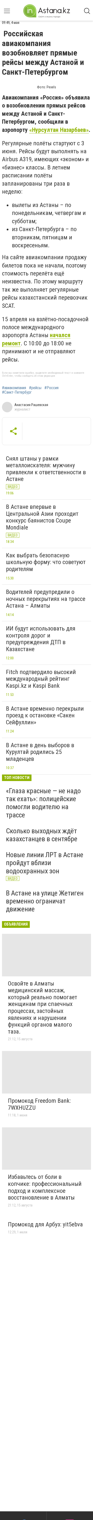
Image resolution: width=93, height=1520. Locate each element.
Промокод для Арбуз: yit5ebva (45, 1224)
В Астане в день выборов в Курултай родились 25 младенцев (40, 752)
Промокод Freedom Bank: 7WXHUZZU (39, 1104)
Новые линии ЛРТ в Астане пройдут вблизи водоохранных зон (44, 863)
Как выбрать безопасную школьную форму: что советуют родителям (46, 562)
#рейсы (35, 388)
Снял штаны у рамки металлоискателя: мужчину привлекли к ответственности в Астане (46, 469)
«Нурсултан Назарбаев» (59, 129)
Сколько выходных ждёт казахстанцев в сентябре (41, 835)
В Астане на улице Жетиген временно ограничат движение (45, 901)
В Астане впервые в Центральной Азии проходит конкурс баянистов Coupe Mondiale (42, 517)
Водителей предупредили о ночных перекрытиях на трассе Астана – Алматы (45, 598)
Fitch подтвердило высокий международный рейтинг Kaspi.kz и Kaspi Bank (41, 679)
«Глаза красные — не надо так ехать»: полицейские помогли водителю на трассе (43, 803)
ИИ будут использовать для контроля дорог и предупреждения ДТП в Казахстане (40, 639)
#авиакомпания (14, 388)
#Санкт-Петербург (17, 392)
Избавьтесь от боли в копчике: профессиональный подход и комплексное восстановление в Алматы (45, 1187)
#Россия (51, 388)
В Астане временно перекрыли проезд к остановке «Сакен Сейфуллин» (45, 715)
